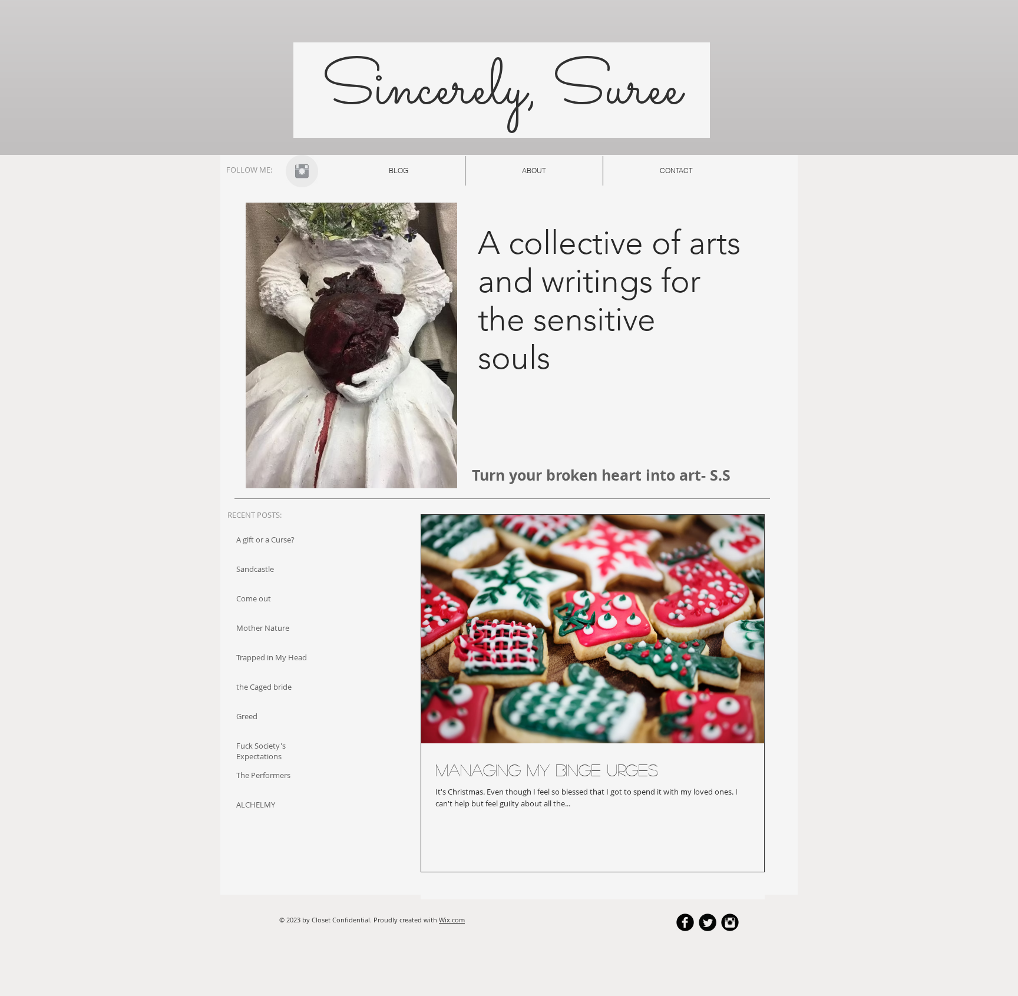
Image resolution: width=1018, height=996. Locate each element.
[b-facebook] (685, 922)
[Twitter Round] (707, 922)
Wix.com (452, 919)
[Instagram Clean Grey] (302, 171)
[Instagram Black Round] (730, 922)
